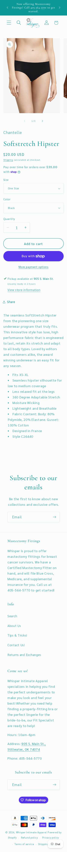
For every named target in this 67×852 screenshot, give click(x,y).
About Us (14, 626)
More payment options (34, 266)
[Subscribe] (54, 517)
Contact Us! (16, 645)
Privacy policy (50, 837)
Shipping (8, 159)
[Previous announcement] (7, 8)
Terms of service (24, 844)
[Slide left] (24, 121)
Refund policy (29, 837)
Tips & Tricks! (17, 635)
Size (6, 180)
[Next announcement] (59, 8)
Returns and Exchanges (24, 655)
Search (12, 616)
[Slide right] (42, 121)
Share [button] (11, 302)
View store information (23, 290)
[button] (9, 23)
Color (6, 199)
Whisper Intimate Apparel (31, 832)
